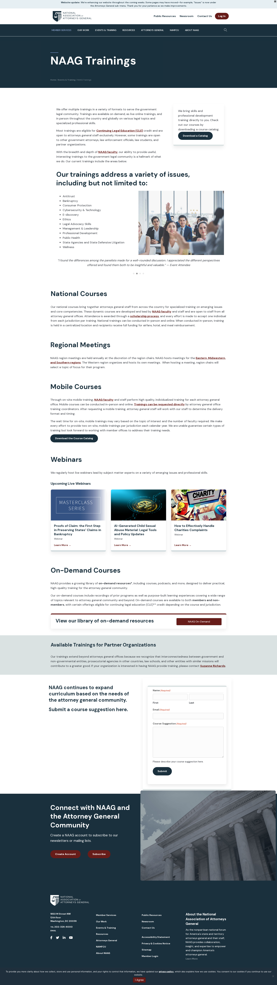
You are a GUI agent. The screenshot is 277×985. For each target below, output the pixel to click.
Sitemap (146, 949)
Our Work (83, 30)
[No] (273, 976)
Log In (222, 16)
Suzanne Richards (212, 666)
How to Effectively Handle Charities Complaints (194, 528)
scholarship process (144, 316)
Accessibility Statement (156, 937)
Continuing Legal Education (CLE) (119, 131)
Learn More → (62, 545)
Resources (128, 30)
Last (191, 702)
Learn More (191, 958)
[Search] (225, 29)
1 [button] (133, 273)
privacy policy (166, 971)
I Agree (139, 979)
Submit (162, 771)
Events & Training (105, 30)
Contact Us (204, 16)
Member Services (61, 30)
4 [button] (143, 273)
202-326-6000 (63, 926)
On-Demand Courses (86, 570)
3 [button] (140, 273)
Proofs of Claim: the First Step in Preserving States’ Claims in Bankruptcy (77, 530)
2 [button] (137, 273)
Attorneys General (152, 30)
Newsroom (186, 16)
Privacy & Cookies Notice (156, 943)
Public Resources (165, 16)
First (155, 702)
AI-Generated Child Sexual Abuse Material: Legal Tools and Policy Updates (135, 530)
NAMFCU (174, 30)
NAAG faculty (108, 152)
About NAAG (192, 30)
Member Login (150, 956)
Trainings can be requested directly (159, 404)
